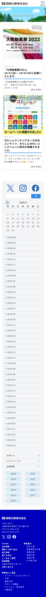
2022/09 (11, 363)
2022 (13, 484)
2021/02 (11, 396)
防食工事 (31, 552)
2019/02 (11, 412)
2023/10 (11, 330)
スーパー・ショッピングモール (17, 575)
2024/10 (11, 302)
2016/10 (11, 439)
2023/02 (11, 346)
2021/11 (11, 390)
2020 (13, 489)
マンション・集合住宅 (14, 587)
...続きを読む (35, 89)
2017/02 (11, 434)
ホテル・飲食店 (12, 584)
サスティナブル (34, 98)
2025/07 (11, 281)
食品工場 (9, 581)
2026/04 (11, 242)
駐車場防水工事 (33, 549)
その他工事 (32, 560)
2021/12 (11, 385)
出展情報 (36, 27)
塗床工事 (31, 555)
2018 (13, 495)
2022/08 (11, 368)
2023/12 (11, 324)
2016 (13, 500)
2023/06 (11, 335)
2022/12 (11, 352)
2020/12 (11, 401)
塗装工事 (31, 557)
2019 (32, 489)
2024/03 (11, 319)
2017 (32, 495)
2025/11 (11, 264)
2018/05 (11, 418)
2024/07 (11, 308)
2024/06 (11, 314)
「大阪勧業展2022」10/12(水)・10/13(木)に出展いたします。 (23, 73)
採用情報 (6, 561)
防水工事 (31, 546)
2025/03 (11, 292)
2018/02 (11, 423)
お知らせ (11, 455)
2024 (13, 479)
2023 (32, 479)
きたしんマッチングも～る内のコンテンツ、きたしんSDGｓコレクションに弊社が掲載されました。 (22, 145)
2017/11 (11, 429)
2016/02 (11, 445)
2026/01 (11, 253)
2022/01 (11, 379)
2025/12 (11, 259)
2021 (32, 484)
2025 (32, 473)
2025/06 (11, 286)
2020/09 (11, 407)
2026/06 (11, 237)
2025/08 (11, 275)
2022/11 (11, 357)
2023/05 (11, 341)
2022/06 (11, 374)
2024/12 (11, 297)
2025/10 (11, 270)
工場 (7, 578)
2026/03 (11, 248)
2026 (13, 473)
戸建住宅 (9, 589)
